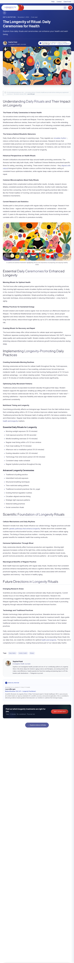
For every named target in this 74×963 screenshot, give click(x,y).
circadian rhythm (60, 138)
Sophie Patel (12, 42)
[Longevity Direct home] (12, 8)
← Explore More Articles (37, 725)
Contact (59, 1)
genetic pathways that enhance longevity (24, 528)
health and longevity (10, 421)
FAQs (53, 1)
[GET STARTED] (70, 8)
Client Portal (67, 1)
